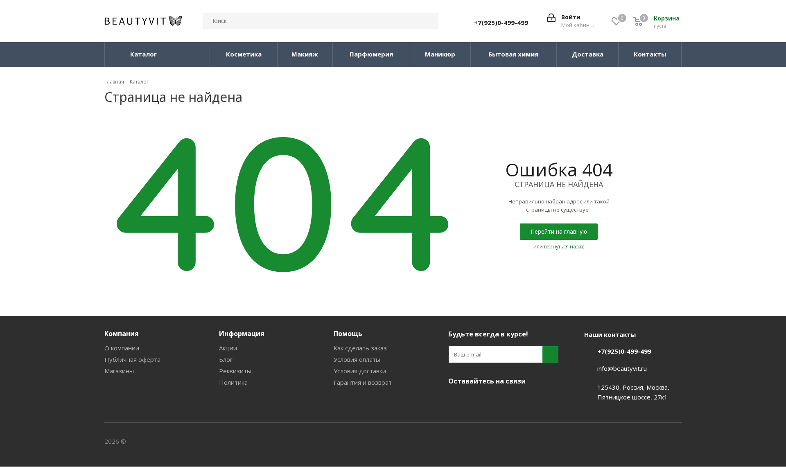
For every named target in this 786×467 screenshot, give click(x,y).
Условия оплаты (357, 359)
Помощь (348, 333)
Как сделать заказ (360, 348)
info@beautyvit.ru (622, 368)
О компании (121, 348)
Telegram (477, 400)
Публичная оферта (132, 359)
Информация (241, 333)
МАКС (497, 400)
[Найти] (428, 21)
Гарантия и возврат (363, 382)
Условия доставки (360, 371)
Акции (228, 348)
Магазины (119, 371)
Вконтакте (456, 400)
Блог (226, 359)
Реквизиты (235, 371)
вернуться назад (564, 246)
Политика (233, 382)
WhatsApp (518, 400)
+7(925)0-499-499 (501, 22)
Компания (121, 333)
